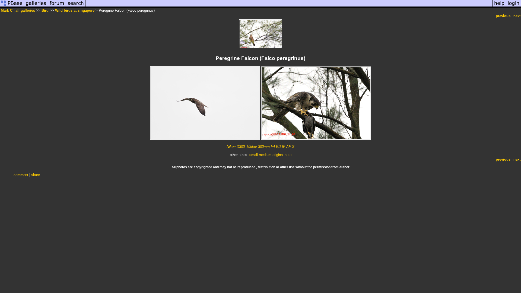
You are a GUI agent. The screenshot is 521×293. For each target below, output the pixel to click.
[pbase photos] (12, 6)
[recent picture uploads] (36, 6)
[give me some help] (499, 6)
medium (265, 155)
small (253, 155)
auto (288, 155)
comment (21, 175)
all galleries (25, 10)
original (278, 155)
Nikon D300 (236, 147)
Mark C (7, 10)
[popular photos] (288, 6)
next (516, 16)
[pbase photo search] (75, 6)
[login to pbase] (513, 6)
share (35, 175)
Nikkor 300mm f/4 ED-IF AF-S (270, 147)
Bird (45, 10)
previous (503, 16)
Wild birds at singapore (74, 10)
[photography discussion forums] (57, 6)
